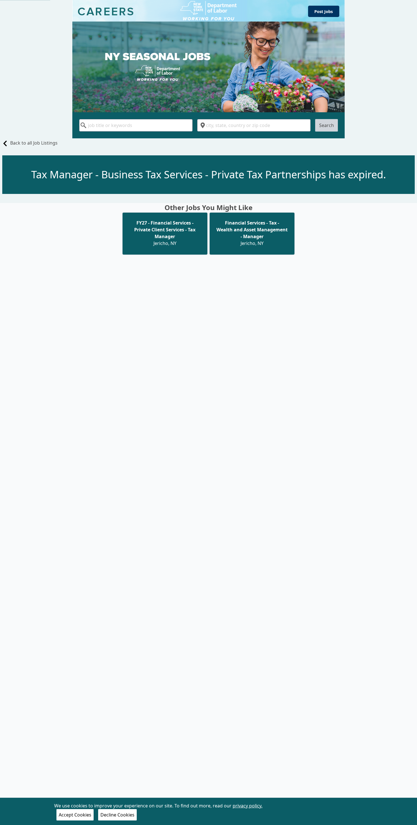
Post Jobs (323, 11)
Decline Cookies (117, 815)
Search (326, 125)
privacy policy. (247, 806)
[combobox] (136, 125)
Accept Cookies (75, 815)
